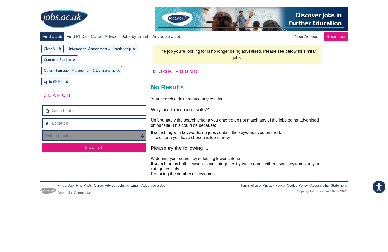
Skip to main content (21, 4)
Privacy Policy (274, 185)
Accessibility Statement (328, 185)
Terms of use (250, 185)
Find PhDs (77, 36)
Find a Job (52, 36)
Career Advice (104, 36)
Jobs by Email (135, 36)
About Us (65, 193)
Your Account (307, 36)
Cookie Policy (297, 185)
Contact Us (82, 193)
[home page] (64, 19)
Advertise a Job (166, 36)
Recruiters (336, 36)
